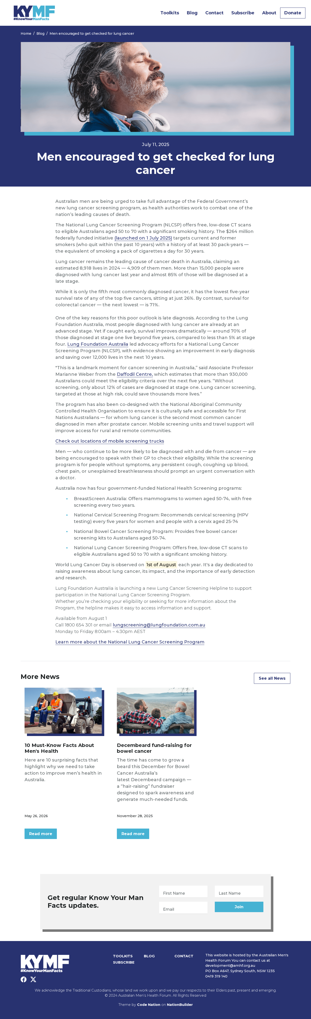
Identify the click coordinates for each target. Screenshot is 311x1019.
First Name (174, 893)
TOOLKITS (123, 956)
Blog (194, 13)
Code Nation (148, 1004)
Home (26, 33)
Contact (214, 13)
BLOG (149, 956)
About (269, 13)
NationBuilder (180, 1004)
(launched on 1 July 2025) (143, 238)
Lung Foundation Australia (97, 344)
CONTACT (183, 956)
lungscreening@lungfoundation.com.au (159, 625)
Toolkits (169, 13)
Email (168, 909)
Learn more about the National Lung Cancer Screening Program (129, 642)
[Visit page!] (23, 979)
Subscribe (242, 13)
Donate (292, 13)
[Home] (34, 13)
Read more (40, 833)
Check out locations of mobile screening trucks (109, 441)
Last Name (230, 893)
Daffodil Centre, (135, 374)
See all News (272, 678)
